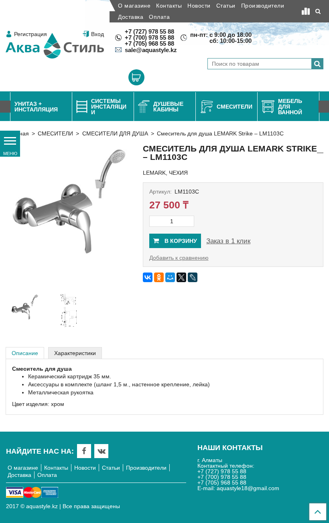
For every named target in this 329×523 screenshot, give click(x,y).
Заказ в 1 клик (228, 241)
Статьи (226, 5)
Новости (199, 5)
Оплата (159, 17)
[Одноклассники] (159, 277)
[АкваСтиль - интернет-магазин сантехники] (55, 46)
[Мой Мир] (170, 277)
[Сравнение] (306, 11)
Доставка (130, 17)
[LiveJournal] (192, 277)
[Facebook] (84, 451)
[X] (181, 277)
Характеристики (75, 353)
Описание (25, 353)
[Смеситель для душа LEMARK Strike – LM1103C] (69, 216)
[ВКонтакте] (147, 277)
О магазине (134, 5)
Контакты (169, 5)
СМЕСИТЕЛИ (55, 133)
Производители (262, 5)
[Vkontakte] (101, 451)
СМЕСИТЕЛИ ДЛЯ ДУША (115, 133)
